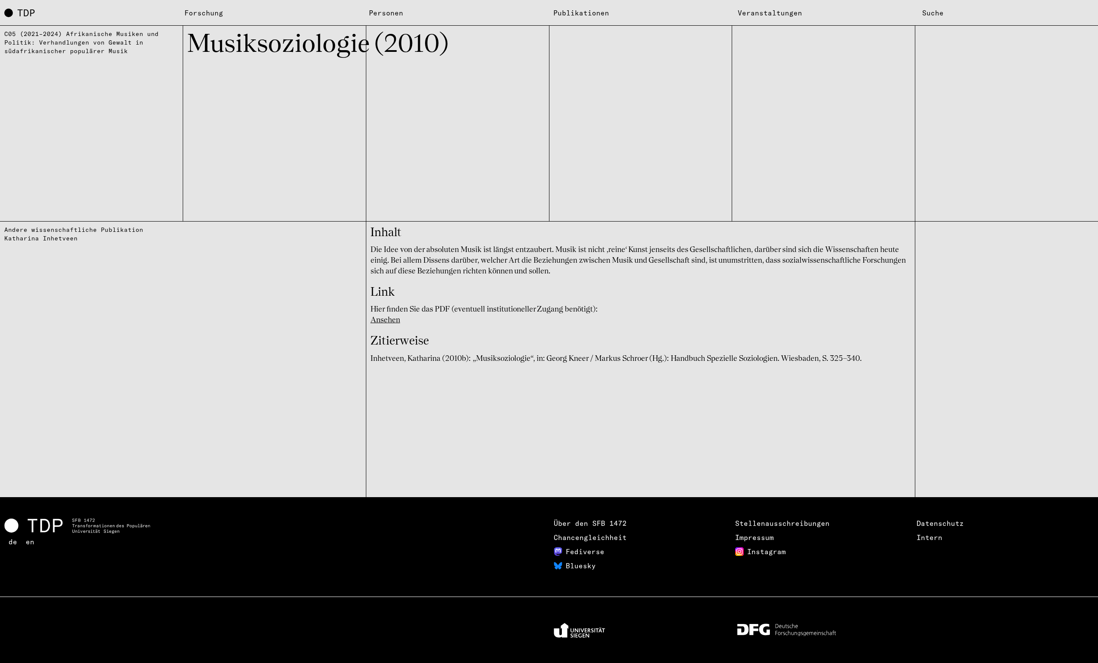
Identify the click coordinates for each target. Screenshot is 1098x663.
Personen (386, 13)
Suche (933, 13)
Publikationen (581, 13)
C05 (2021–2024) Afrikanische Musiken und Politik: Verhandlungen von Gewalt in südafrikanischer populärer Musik (81, 42)
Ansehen (385, 320)
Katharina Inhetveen (41, 238)
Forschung (203, 13)
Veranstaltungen (770, 13)
